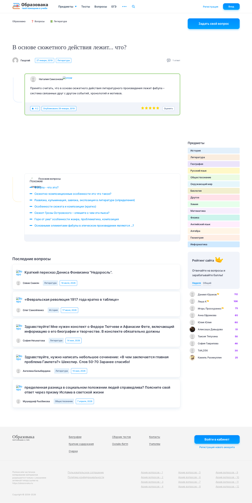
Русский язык (198, 170)
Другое (194, 197)
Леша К (202, 301)
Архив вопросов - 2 (152, 477)
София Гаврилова (208, 343)
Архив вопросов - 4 (152, 486)
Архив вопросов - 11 (227, 481)
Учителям (154, 443)
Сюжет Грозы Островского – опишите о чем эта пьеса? (71, 212)
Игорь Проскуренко (209, 308)
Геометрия (196, 237)
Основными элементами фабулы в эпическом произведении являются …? (84, 225)
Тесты (85, 6)
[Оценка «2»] (146, 108)
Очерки (73, 451)
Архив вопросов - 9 (227, 472)
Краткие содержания (81, 443)
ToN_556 (203, 350)
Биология (196, 190)
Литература (63, 60)
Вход (231, 6)
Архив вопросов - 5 (189, 472)
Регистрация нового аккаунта (217, 447)
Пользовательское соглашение (86, 472)
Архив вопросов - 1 (152, 472)
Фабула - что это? (46, 187)
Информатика (198, 244)
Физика (194, 217)
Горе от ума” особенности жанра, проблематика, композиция (76, 219)
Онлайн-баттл (120, 443)
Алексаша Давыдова (210, 329)
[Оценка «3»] (150, 108)
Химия (194, 204)
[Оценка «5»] (157, 108)
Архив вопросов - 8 (189, 486)
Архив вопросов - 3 (152, 481)
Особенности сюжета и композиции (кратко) (65, 206)
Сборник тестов (121, 436)
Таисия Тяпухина (208, 336)
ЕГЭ (113, 6)
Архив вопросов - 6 (189, 477)
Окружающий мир (201, 184)
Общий (207, 282)
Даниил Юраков (207, 294)
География (196, 163)
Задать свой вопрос (214, 23)
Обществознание (64, 401)
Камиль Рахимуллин (210, 357)
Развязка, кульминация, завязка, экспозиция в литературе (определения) (84, 200)
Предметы (65, 6)
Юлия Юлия (205, 322)
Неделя (196, 282)
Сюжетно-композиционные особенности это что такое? (72, 193)
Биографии (75, 436)
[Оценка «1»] (142, 108)
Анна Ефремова (207, 315)
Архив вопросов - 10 (227, 477)
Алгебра (195, 230)
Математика (198, 210)
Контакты (154, 436)
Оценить (168, 108)
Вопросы (100, 6)
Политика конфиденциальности (86, 477)
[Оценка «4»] (153, 108)
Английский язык (200, 224)
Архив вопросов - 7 (189, 481)
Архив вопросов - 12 (227, 486)
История (53, 310)
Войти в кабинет (217, 439)
